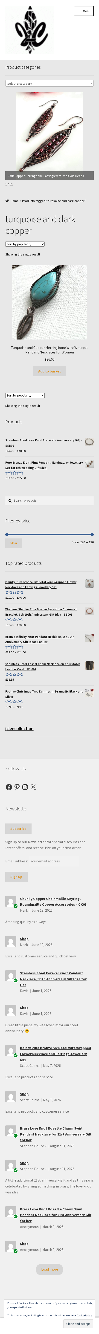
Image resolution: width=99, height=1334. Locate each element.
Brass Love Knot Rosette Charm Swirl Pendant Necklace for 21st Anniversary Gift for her (55, 1134)
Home (15, 201)
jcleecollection (19, 728)
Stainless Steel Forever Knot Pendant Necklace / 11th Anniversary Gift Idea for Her (53, 979)
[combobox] (49, 83)
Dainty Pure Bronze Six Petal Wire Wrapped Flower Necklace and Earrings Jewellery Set (55, 1054)
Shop (24, 938)
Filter (13, 543)
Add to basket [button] (49, 371)
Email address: (17, 861)
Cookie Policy (84, 1315)
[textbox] (50, 83)
